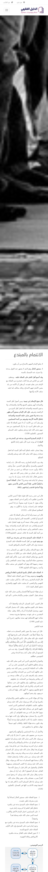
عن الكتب (6, 2)
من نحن (19, 2)
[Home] (32, 10)
